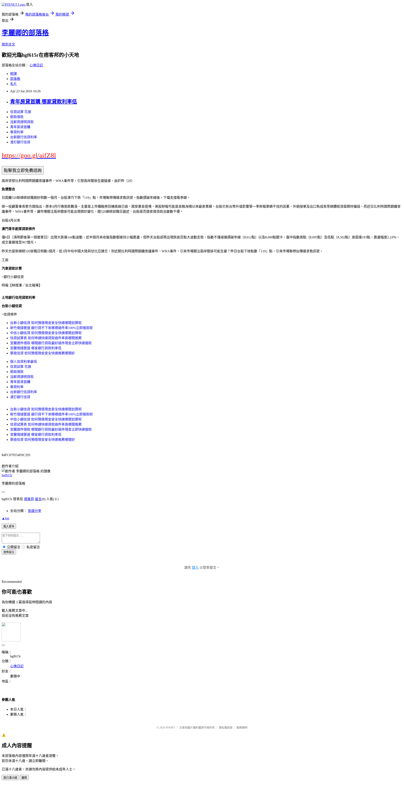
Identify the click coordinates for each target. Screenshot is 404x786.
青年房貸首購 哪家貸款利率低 (43, 101)
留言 (38, 499)
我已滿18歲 (10, 777)
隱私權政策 (226, 727)
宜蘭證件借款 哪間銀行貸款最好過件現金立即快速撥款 (51, 343)
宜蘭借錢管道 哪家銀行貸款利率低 (35, 348)
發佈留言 (8, 552)
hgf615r (7, 475)
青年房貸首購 (20, 127)
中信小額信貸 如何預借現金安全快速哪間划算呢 (46, 333)
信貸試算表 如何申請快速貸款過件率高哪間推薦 (46, 338)
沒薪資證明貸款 (22, 122)
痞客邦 (29, 499)
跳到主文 (8, 44)
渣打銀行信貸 (20, 142)
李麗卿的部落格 (25, 32)
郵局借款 (17, 117)
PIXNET (170, 727)
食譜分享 (34, 511)
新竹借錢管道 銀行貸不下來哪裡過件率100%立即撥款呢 (51, 328)
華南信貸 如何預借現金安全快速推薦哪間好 (42, 353)
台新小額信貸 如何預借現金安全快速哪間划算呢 (46, 323)
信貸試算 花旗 (20, 112)
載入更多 (8, 526)
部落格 (15, 79)
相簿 (13, 73)
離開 (24, 777)
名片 (13, 84)
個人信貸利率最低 (23, 361)
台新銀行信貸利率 (23, 137)
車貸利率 (17, 132)
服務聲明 (242, 727)
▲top (5, 518)
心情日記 (36, 65)
